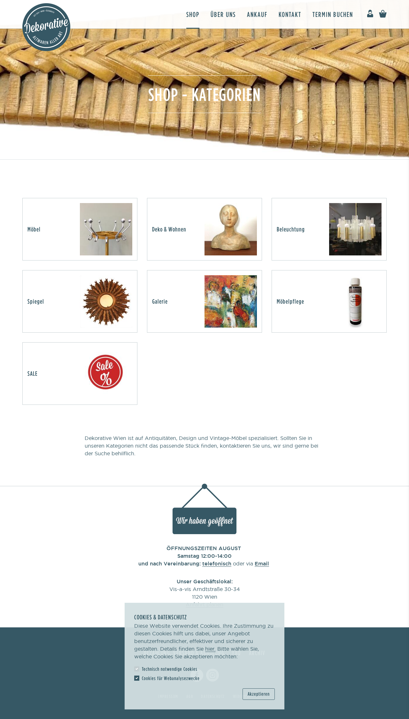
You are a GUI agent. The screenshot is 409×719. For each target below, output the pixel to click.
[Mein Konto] (370, 14)
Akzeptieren (259, 693)
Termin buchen (333, 14)
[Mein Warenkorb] (383, 14)
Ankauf (257, 14)
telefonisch (216, 563)
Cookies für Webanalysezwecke (171, 678)
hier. (210, 649)
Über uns (223, 14)
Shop (192, 14)
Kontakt (290, 14)
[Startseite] (46, 27)
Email (262, 563)
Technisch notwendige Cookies (169, 668)
